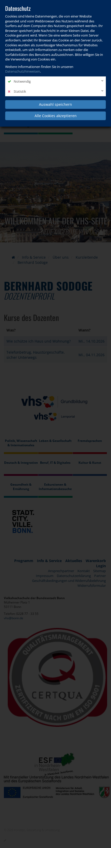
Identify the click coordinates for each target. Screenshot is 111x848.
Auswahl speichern (55, 104)
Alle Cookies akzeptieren (56, 115)
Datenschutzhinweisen (22, 71)
